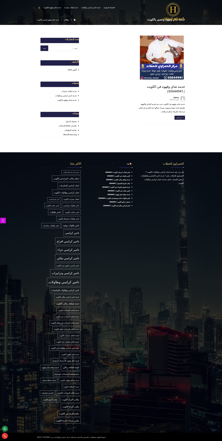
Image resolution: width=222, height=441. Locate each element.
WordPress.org (70, 134)
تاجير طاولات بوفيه (71, 225)
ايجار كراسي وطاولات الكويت (66, 192)
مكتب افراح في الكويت (69, 413)
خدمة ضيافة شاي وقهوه (50, 367)
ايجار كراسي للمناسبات (69, 185)
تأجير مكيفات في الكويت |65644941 (118, 176)
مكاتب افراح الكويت (70, 399)
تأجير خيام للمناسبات (54, 199)
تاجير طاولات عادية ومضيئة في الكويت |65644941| (114, 198)
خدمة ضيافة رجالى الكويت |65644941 (118, 180)
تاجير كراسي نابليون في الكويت (67, 265)
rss (128, 164)
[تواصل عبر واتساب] (5, 429)
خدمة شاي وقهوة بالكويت (67, 100)
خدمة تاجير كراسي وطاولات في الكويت (65, 348)
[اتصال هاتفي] (5, 436)
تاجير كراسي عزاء (68, 250)
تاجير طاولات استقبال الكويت (68, 219)
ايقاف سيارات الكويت (71, 199)
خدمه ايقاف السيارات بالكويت (68, 393)
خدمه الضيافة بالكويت (71, 386)
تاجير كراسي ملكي (68, 258)
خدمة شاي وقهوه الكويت (70, 354)
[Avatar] (182, 98)
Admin (176, 97)
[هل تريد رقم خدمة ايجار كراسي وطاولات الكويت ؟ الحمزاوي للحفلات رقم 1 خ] (173, 11)
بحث (44, 48)
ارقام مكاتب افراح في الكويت (66, 178)
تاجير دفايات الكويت (72, 212)
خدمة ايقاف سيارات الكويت (69, 335)
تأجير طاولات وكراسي (71, 205)
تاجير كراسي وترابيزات (65, 273)
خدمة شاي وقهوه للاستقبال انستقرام (65, 361)
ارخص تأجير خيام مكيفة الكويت (71, 172)
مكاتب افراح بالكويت (50, 399)
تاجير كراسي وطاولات (63, 282)
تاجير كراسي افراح (68, 241)
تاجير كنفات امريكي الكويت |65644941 (117, 172)
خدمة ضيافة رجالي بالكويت (67, 303)
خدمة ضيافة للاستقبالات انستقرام (67, 374)
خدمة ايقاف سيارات (69, 91)
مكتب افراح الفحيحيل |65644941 (119, 183)
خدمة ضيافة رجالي (71, 367)
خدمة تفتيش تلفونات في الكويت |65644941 (116, 187)
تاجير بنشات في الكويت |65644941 (119, 191)
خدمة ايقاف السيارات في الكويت (67, 316)
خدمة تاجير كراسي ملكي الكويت (67, 297)
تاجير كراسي (72, 233)
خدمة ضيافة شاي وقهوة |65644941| (118, 194)
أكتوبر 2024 (72, 69)
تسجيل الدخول (71, 121)
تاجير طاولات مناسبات (51, 225)
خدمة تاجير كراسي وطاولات (66, 95)
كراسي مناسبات (47, 393)
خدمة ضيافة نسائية (49, 380)
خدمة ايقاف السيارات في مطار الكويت (65, 323)
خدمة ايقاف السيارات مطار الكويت (66, 329)
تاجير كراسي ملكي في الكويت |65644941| (116, 206)
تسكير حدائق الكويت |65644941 (119, 202)
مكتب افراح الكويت (70, 406)
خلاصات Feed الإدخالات (68, 125)
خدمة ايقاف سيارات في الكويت (67, 342)
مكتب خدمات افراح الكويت (67, 420)
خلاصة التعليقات (70, 130)
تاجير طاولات (55, 212)
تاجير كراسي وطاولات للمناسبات (65, 290)
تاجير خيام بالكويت (52, 205)
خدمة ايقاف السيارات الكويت (68, 310)
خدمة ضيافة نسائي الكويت (69, 380)
